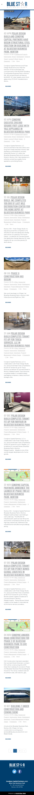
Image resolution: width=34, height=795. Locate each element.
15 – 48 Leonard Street (17, 785)
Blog (16, 215)
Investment (17, 220)
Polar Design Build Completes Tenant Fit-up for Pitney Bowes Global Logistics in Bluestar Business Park (17, 569)
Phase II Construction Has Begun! (14, 276)
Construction (7, 57)
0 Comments (26, 222)
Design (14, 57)
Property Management (17, 287)
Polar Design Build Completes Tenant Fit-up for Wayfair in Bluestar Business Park (17, 420)
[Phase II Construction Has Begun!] (17, 263)
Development (20, 57)
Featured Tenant (8, 220)
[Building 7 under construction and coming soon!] (17, 695)
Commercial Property (21, 54)
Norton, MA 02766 (17, 787)
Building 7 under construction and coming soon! (16, 709)
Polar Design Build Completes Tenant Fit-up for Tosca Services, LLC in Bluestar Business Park (17, 339)
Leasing (11, 59)
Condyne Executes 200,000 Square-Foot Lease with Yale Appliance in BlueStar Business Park (17, 126)
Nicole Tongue (19, 59)
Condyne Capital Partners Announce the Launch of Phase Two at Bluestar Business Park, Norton (17, 491)
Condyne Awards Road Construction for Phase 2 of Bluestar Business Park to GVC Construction (16, 641)
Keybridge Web (21, 793)
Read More (8, 86)
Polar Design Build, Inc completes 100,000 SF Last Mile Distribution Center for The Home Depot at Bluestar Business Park (17, 204)
